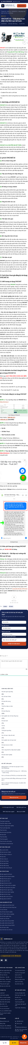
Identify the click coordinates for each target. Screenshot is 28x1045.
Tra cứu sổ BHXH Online (6, 1010)
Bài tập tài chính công (5, 894)
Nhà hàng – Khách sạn (5, 979)
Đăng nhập (2, 1023)
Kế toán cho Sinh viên (5, 986)
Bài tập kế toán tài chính (5, 883)
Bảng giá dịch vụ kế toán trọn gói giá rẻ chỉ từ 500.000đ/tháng (12, 767)
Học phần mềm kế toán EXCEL (7, 925)
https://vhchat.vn (4, 402)
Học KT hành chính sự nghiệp (7, 914)
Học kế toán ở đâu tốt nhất (8, 735)
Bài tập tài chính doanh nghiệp (7, 876)
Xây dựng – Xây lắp (4, 977)
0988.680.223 (4, 419)
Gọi (5, 1042)
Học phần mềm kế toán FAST (7, 923)
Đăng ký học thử (14, 797)
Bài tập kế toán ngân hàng (6, 889)
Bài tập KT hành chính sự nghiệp (8, 885)
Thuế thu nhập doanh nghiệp (7, 825)
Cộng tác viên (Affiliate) (5, 1025)
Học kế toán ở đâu (4, 927)
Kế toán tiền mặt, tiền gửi (6, 867)
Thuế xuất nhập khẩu (5, 827)
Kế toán (11, 606)
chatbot (5, 606)
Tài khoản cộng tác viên (5, 1028)
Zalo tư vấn (17, 1)
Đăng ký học (21, 5)
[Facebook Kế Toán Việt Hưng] (5, 960)
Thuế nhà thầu (3, 836)
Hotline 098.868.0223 (7, 1)
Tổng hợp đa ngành (4, 983)
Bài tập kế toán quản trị (5, 878)
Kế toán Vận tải (3, 974)
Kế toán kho (3, 856)
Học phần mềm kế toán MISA (7, 920)
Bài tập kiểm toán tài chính (6, 896)
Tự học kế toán (3, 909)
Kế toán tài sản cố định (7, 745)
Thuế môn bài (3, 830)
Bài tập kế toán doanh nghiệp (7, 892)
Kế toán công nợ (4, 858)
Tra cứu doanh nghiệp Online (5, 1014)
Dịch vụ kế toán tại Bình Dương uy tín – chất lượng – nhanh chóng (14, 771)
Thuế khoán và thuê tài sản (6, 843)
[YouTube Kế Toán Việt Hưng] (1, 960)
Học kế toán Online (6, 696)
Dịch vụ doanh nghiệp (5, 997)
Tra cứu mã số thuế (4, 1008)
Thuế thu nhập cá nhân (7, 706)
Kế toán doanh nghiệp (7, 754)
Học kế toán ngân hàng (5, 916)
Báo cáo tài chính (4, 850)
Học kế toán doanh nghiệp (6, 911)
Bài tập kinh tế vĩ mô (5, 881)
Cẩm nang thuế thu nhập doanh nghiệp (11, 749)
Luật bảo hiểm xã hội (5, 999)
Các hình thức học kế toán (6, 929)
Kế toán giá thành (4, 863)
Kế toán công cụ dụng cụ (6, 854)
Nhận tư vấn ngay (14, 643)
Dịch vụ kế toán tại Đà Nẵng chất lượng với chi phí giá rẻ (14, 779)
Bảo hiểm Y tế (3, 1004)
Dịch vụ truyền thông (5, 972)
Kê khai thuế (3, 834)
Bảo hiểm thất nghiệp (5, 1001)
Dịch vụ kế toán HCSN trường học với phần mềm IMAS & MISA (14, 783)
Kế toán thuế (5, 720)
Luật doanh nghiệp (4, 995)
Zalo (15, 1042)
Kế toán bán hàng (4, 861)
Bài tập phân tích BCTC (5, 898)
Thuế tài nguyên (4, 839)
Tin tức (3, 725)
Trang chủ (3, 11)
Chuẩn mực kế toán (4, 918)
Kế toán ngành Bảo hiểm (6, 970)
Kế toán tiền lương (6, 701)
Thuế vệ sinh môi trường (6, 841)
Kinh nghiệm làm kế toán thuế (9, 740)
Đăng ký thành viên (4, 1021)
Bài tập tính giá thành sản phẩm (7, 887)
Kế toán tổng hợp (6, 711)
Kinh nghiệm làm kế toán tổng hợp (10, 716)
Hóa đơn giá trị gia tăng (7, 691)
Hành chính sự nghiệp (5, 981)
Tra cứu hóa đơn (4, 1006)
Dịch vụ (9, 11)
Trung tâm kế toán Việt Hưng (19, 588)
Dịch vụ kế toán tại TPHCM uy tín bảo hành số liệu (14, 775)
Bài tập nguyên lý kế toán (6, 874)
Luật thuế (2, 993)
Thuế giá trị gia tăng (6, 730)
